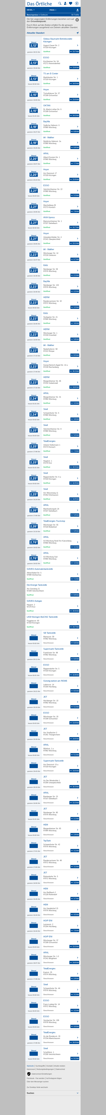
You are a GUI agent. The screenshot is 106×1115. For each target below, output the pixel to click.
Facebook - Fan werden (36, 1078)
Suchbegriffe (40, 1066)
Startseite (30, 1066)
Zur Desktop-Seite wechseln (37, 1087)
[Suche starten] (60, 3)
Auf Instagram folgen (54, 1078)
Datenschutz (60, 1069)
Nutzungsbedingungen (45, 1069)
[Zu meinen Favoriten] (71, 3)
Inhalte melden (59, 1066)
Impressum (31, 1069)
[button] (39, 1074)
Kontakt (49, 1066)
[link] (77, 20)
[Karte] (77, 10)
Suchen (30, 1093)
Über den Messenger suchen (38, 1082)
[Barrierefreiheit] (77, 3)
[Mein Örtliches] (66, 3)
